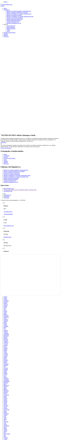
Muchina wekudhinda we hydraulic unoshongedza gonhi (20, 16)
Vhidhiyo (6, 34)
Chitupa (8, 29)
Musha (5, 8)
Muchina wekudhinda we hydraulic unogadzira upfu (19, 13)
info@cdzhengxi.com (7, 4)
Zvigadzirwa (7, 9)
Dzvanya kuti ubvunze (6, 148)
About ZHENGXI (11, 25)
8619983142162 (7, 237)
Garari (8, 31)
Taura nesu (6, 36)
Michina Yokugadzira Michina (14, 20)
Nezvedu (6, 157)
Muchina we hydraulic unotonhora (15, 17)
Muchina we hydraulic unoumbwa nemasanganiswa (19, 11)
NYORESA (3, 142)
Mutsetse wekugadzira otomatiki (14, 15)
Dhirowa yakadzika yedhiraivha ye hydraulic (17, 12)
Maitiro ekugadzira (11, 28)
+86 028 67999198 (8, 214)
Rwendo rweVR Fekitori (9, 32)
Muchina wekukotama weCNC (14, 23)
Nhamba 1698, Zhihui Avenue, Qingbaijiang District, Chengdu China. (20, 189)
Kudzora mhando (11, 27)
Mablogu (6, 35)
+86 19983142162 (8, 191)
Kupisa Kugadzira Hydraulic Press (15, 19)
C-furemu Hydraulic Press (13, 21)
